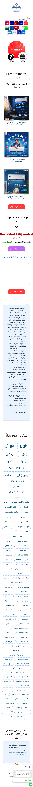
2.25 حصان (24, 522)
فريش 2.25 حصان (10, 619)
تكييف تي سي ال (16, 28)
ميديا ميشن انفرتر (16, 569)
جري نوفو (25, 605)
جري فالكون (9, 642)
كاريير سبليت (8, 659)
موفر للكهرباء (10, 605)
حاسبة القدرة (12, 776)
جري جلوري (8, 555)
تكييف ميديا (23, 32)
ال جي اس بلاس (22, 690)
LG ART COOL (23, 555)
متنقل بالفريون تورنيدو (20, 502)
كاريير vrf (24, 703)
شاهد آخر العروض (16, 249)
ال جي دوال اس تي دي (16, 655)
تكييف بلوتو (14, 32)
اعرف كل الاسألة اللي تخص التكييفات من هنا (17, 753)
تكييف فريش (25, 23)
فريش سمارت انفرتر (22, 527)
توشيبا (7, 601)
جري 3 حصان (8, 686)
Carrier (7, 646)
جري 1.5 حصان (24, 642)
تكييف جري (21, 23)
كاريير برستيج (8, 677)
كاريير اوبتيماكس (11, 512)
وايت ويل (25, 619)
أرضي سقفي (24, 637)
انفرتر (26, 507)
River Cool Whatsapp (30, 784)
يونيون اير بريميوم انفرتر (16, 712)
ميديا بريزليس (16, 650)
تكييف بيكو (9, 32)
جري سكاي (7, 681)
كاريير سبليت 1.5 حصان (21, 560)
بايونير (7, 633)
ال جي (9, 454)
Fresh (6, 628)
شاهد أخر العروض (16, 291)
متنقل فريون (23, 550)
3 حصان (7, 527)
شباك (6, 560)
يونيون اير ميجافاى (23, 686)
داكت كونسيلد (23, 610)
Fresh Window (16, 74)
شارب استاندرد (9, 592)
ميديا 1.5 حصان (22, 541)
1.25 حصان (8, 531)
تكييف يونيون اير (25, 28)
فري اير (9, 517)
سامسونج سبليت (16, 716)
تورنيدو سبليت (10, 703)
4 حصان (7, 596)
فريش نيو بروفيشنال (21, 633)
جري (25, 454)
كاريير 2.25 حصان (11, 546)
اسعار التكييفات (16, 481)
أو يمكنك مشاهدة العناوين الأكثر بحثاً (16, 259)
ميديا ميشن (7, 564)
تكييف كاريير (12, 23)
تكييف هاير (18, 32)
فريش (9, 446)
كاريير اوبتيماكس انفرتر (21, 628)
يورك (5, 502)
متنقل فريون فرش (16, 583)
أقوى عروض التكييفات (17, 84)
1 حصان (23, 517)
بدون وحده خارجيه (16, 668)
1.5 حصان (16, 486)
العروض (8, 774)
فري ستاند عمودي (16, 491)
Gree (25, 614)
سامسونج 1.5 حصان (23, 664)
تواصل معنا (7, 242)
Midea (14, 694)
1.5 (27, 699)
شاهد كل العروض (16, 206)
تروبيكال (17, 699)
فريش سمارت (9, 522)
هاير (26, 512)
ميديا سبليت (25, 694)
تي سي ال (8, 610)
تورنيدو (8, 475)
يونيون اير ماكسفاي (22, 681)
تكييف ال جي (7, 23)
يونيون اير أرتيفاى (22, 601)
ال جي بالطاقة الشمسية (16, 672)
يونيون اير (22, 475)
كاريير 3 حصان (8, 587)
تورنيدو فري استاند (22, 708)
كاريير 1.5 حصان (9, 637)
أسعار (7, 690)
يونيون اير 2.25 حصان (22, 564)
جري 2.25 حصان (24, 624)
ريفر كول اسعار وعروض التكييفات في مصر (16, 8)
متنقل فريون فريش (23, 587)
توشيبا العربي (10, 614)
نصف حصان (24, 592)
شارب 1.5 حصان (10, 507)
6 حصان (7, 708)
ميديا (24, 461)
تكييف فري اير (7, 28)
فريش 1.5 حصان (17, 573)
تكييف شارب (16, 23)
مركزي (8, 541)
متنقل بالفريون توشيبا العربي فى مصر (16, 578)
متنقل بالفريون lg (9, 624)
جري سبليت (7, 664)
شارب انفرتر (24, 531)
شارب (9, 461)
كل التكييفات (16, 468)
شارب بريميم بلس (23, 659)
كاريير (24, 446)
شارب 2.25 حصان (16, 536)
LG (5, 694)
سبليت (25, 546)
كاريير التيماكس (23, 596)
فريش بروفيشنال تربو (21, 646)
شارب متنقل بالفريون (22, 677)
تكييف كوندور (12, 28)
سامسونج (16, 497)
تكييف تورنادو (21, 28)
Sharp (6, 699)
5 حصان (8, 550)
